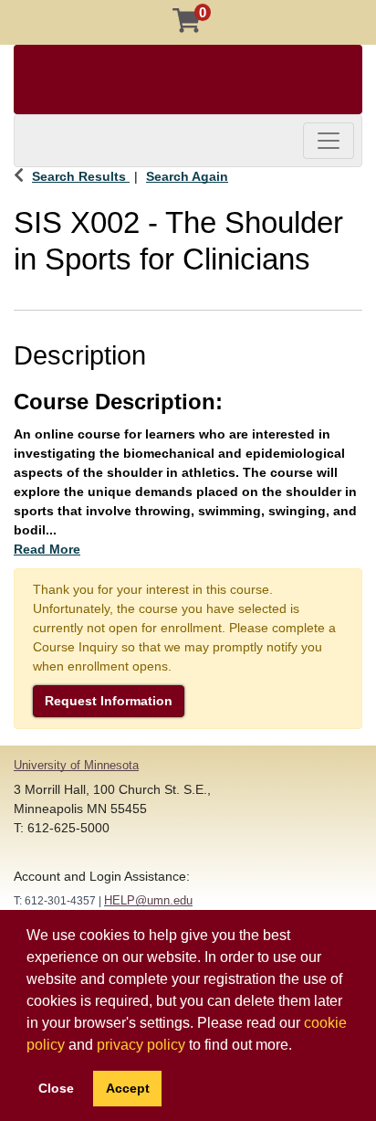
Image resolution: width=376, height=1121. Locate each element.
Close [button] (56, 1088)
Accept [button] (128, 1088)
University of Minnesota (76, 765)
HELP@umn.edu (148, 900)
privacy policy (141, 1044)
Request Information (108, 700)
